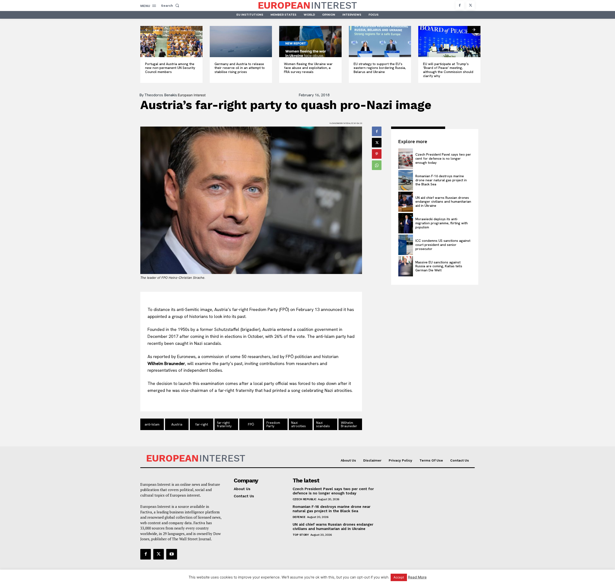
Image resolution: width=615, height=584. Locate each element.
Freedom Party (273, 424)
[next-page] (473, 29)
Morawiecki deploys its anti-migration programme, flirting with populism (441, 223)
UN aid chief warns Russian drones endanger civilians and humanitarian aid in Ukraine (443, 201)
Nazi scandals (323, 424)
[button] (171, 5)
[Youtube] (171, 554)
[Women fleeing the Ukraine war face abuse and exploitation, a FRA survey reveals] (310, 41)
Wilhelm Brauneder (349, 424)
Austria (176, 424)
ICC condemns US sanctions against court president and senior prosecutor (442, 244)
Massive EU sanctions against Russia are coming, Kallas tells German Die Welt (438, 266)
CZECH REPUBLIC (304, 499)
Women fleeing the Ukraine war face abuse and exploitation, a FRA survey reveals (308, 68)
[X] (470, 5)
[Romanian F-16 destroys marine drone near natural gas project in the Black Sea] (405, 180)
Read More (417, 577)
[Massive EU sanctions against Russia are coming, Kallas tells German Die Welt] (405, 266)
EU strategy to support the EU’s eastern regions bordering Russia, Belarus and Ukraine (380, 68)
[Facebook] (459, 5)
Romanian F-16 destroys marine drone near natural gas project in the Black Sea (441, 180)
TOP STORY (301, 534)
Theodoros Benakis (160, 95)
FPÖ (251, 424)
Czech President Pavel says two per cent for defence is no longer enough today (443, 158)
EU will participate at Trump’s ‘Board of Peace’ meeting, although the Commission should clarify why (448, 70)
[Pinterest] (376, 154)
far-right (201, 424)
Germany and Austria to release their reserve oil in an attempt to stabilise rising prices (240, 68)
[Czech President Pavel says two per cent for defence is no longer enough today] (405, 158)
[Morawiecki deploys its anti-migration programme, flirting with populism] (405, 223)
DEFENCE (299, 517)
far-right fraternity (224, 424)
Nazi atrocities (298, 424)
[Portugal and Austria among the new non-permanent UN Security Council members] (171, 41)
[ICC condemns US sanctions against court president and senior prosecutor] (405, 245)
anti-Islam (152, 424)
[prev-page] (146, 29)
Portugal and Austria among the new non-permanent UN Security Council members (170, 68)
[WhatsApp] (376, 165)
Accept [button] (399, 577)
